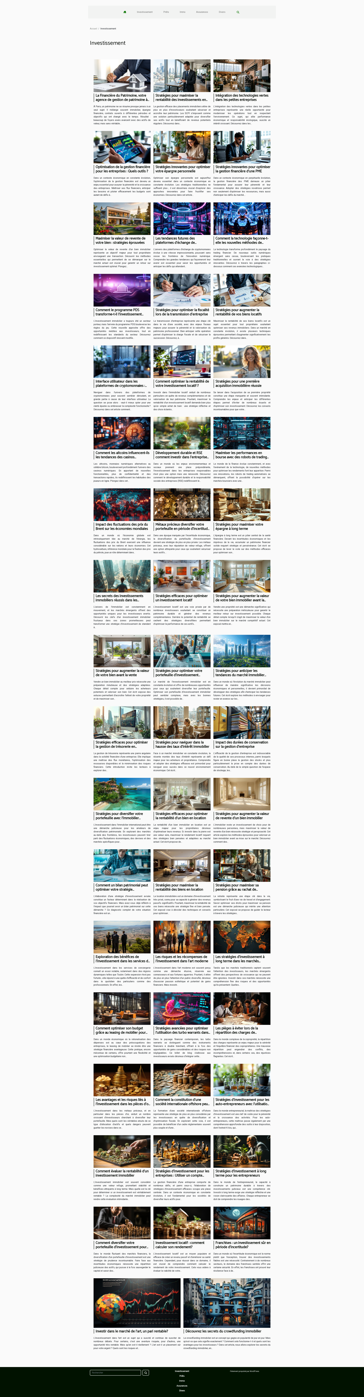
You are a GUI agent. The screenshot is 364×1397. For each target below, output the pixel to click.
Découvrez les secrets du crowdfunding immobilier (223, 1331)
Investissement (145, 12)
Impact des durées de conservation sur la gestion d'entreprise (242, 744)
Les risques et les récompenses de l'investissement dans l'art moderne (182, 959)
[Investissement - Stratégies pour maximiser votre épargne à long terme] (241, 504)
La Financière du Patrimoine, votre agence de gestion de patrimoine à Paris (121, 100)
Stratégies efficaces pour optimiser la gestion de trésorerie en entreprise (122, 746)
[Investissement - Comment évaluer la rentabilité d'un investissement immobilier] (122, 1151)
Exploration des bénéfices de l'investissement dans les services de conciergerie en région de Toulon (123, 961)
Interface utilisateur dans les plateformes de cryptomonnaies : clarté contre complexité (120, 386)
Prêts (166, 12)
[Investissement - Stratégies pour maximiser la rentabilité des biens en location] (181, 865)
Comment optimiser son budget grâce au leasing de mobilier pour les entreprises (121, 1032)
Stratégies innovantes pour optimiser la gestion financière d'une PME (243, 169)
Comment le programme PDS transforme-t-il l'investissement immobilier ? (119, 314)
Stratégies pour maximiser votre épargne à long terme (239, 527)
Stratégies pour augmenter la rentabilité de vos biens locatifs (239, 312)
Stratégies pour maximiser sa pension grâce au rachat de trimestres (237, 889)
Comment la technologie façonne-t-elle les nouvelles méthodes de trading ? (242, 243)
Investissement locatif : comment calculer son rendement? (180, 1245)
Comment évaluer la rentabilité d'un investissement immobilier (122, 1173)
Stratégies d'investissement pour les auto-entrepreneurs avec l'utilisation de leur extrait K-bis (242, 1104)
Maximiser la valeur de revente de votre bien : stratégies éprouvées (120, 241)
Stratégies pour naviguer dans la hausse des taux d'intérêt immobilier (182, 744)
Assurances (202, 12)
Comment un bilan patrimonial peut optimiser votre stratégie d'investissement (122, 889)
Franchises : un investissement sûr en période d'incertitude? (243, 1245)
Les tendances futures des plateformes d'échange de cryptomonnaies (175, 243)
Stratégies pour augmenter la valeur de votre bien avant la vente (122, 673)
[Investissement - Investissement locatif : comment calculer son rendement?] (181, 1222)
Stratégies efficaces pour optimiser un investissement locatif (182, 598)
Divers (222, 12)
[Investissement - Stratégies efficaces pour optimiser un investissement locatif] (181, 576)
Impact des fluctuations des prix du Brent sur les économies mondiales (122, 527)
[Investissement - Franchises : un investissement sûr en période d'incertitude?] (241, 1222)
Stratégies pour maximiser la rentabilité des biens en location (179, 887)
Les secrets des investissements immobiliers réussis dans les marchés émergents (119, 600)
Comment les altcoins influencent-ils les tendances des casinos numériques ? (122, 457)
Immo (182, 12)
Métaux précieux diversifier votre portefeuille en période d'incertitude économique (183, 529)
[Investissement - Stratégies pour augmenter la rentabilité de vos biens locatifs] (241, 290)
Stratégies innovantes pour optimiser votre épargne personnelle (183, 169)
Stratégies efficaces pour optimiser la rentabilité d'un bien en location (182, 816)
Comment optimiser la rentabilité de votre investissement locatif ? (182, 384)
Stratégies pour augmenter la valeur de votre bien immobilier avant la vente (242, 600)
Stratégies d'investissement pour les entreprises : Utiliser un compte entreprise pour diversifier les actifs (182, 1175)
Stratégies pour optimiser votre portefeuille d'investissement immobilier (179, 675)
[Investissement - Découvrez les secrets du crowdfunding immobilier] (226, 1302)
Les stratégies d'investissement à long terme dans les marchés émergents (240, 961)
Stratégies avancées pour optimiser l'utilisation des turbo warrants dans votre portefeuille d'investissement (182, 1032)
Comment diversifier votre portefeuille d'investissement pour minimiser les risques (121, 1247)
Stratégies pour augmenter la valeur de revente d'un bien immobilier (242, 816)
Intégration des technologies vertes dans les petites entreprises (242, 98)
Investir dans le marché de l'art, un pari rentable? (132, 1331)
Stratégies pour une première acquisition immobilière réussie (238, 384)
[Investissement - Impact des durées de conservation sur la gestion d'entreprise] (241, 722)
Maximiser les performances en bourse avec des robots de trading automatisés (241, 457)
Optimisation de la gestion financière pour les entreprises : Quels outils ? (123, 169)
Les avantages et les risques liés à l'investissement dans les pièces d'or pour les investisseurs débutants (123, 1104)
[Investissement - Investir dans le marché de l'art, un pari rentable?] (137, 1302)
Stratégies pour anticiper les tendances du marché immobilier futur (240, 675)
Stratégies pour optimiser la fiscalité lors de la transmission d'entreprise (182, 312)
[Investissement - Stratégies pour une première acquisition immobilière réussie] (241, 361)
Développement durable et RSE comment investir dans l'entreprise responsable (181, 457)
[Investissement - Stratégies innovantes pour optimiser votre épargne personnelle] (181, 147)
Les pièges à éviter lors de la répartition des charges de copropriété (237, 1032)
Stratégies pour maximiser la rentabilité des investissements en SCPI (181, 100)
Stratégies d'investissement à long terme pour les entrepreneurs (241, 1173)
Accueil (93, 28)
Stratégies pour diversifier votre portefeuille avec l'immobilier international (119, 818)
